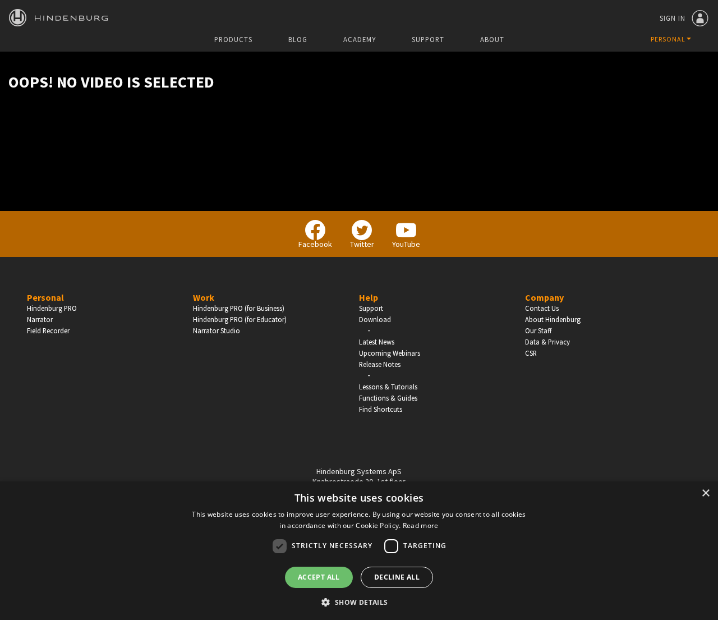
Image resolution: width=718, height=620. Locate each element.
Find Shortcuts (380, 409)
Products (233, 39)
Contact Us (542, 308)
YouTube (406, 244)
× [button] (705, 493)
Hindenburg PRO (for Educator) (240, 319)
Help (368, 297)
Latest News (376, 341)
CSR (531, 352)
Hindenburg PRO (52, 308)
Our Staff (538, 330)
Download (375, 319)
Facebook (315, 244)
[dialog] (359, 550)
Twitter (362, 244)
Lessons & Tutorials (388, 386)
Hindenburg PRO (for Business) (238, 308)
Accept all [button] (319, 577)
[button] (359, 601)
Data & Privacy (547, 341)
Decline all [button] (397, 577)
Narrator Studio (216, 330)
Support (428, 39)
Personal (45, 297)
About (492, 39)
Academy (359, 39)
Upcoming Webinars (389, 352)
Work (203, 297)
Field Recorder (48, 330)
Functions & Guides (388, 397)
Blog (297, 39)
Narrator (40, 319)
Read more (421, 525)
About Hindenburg (553, 319)
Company (544, 297)
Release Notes (380, 364)
